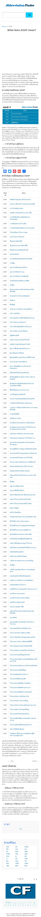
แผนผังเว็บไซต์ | (26, 913)
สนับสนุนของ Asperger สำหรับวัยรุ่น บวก (22, 438)
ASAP (26, 863)
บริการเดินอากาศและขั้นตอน (19, 331)
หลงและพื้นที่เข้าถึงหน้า (17, 490)
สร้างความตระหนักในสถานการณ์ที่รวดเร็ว (23, 462)
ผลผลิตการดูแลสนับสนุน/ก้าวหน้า (20, 344)
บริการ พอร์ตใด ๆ (15, 313)
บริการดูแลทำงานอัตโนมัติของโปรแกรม (22, 318)
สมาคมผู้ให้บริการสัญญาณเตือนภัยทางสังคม (23, 449)
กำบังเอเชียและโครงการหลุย (18, 232)
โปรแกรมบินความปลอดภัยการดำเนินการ (22, 650)
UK (16, 847)
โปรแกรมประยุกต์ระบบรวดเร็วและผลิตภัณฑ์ (23, 665)
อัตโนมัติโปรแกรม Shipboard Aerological (22, 525)
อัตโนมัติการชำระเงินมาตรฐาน (19, 521)
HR (26, 856)
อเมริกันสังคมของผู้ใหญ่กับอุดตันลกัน (21, 538)
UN (26, 849)
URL (16, 854)
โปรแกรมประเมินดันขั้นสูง (18, 670)
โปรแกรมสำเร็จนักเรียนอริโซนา (20, 714)
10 (34, 902)
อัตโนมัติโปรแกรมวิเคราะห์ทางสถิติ (20, 534)
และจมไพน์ (13, 617)
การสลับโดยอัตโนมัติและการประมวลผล (22, 228)
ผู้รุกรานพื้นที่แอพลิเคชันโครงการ (20, 348)
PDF (7, 863)
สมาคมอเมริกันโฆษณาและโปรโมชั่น (21, 457)
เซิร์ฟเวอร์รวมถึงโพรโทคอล (18, 556)
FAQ (16, 861)
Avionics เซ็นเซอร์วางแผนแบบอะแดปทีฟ (22, 204)
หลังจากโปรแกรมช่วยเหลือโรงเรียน (21, 503)
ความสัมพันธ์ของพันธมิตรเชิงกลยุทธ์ (21, 258)
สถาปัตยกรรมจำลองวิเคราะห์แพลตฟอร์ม (22, 423)
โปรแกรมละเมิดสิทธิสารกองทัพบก (20, 683)
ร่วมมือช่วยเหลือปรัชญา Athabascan (21, 403)
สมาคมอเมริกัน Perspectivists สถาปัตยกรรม (23, 453)
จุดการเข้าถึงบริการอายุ (17, 272)
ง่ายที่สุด (12, 263)
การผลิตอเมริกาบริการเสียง (18, 223)
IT (6, 858)
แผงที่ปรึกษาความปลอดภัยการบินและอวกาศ (23, 589)
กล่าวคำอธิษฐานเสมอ (16, 208)
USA (7, 847)
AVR (12, 761)
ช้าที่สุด (12, 285)
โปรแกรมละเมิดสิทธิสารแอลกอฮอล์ (21, 692)
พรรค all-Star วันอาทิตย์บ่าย (18, 361)
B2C (26, 866)
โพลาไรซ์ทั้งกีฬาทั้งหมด (17, 729)
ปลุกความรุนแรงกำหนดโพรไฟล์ (19, 340)
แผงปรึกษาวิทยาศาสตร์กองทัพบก (20, 598)
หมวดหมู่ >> (9, 902)
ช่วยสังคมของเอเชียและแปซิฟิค (19, 280)
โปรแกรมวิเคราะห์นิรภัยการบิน (19, 696)
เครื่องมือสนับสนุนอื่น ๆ (17, 552)
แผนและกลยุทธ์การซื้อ (17, 606)
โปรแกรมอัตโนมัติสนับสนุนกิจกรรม (21, 724)
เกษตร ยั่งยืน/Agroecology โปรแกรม (21, 543)
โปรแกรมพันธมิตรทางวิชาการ (19, 674)
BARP (34, 761)
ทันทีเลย (12, 300)
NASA (26, 847)
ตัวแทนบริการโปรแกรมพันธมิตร (20, 296)
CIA (16, 849)
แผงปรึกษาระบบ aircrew (17, 593)
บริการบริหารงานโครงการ (18, 322)
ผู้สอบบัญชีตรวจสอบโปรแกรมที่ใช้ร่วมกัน (22, 357)
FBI (7, 849)
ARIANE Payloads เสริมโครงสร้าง (20, 199)
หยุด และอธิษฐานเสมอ (17, 486)
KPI (7, 861)
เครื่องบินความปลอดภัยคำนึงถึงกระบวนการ (23, 547)
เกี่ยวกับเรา (31, 915)
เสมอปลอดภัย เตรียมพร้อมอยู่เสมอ (20, 576)
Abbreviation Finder (17, 913)
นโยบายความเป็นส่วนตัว (22, 915)
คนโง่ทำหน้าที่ (14, 254)
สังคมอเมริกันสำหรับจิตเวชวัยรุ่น (20, 471)
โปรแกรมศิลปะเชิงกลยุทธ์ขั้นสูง (19, 709)
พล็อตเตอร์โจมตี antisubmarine (19, 372)
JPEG (17, 863)
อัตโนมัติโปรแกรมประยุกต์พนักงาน (20, 530)
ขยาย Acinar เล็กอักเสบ (17, 237)
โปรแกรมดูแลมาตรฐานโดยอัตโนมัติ (21, 646)
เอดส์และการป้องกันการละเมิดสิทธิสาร (22, 580)
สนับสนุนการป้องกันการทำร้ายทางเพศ (21, 433)
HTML (8, 854)
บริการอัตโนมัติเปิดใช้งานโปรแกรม (21, 326)
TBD (7, 866)
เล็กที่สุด (12, 565)
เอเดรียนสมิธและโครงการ (18, 584)
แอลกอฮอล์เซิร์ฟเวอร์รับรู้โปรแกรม (20, 628)
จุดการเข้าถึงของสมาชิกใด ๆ (18, 267)
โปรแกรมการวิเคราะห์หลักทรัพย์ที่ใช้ (21, 641)
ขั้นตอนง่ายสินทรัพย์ (16, 241)
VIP (26, 861)
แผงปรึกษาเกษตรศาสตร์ (17, 602)
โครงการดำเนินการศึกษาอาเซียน (20, 633)
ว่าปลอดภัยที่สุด (14, 414)
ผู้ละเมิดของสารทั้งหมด (17, 353)
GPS (26, 858)
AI (16, 856)
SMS (26, 851)
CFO (7, 856)
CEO (26, 854)
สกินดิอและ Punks (15, 418)
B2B (16, 866)
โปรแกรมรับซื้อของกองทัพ (18, 678)
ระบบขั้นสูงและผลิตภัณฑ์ (17, 394)
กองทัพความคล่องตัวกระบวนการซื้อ (21, 212)
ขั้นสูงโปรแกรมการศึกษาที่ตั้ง (19, 245)
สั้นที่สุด (12, 481)
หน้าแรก (4, 26)
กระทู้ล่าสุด (20, 879)
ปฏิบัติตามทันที (14, 335)
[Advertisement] (20, 52)
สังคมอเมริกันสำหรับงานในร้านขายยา (21, 466)
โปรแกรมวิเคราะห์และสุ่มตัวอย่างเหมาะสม (23, 705)
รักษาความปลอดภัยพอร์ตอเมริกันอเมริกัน (22, 398)
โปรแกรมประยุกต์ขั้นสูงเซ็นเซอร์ (20, 655)
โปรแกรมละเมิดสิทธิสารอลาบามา (20, 687)
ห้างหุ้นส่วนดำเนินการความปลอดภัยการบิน (23, 517)
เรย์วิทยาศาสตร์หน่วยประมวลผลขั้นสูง (21, 560)
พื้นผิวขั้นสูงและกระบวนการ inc (19, 390)
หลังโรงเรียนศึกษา (15, 512)
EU (7, 851)
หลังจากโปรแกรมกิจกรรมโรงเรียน (20, 499)
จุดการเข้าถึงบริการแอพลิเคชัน (19, 276)
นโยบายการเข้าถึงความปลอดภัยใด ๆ (21, 309)
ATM (16, 851)
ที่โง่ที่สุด (12, 304)
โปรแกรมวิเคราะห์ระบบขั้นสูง (19, 700)
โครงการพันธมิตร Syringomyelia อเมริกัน (22, 637)
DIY (16, 858)
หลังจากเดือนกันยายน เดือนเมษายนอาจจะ (23, 495)
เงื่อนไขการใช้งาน (11, 915)
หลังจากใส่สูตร (14, 508)
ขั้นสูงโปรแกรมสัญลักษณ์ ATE (19, 250)
